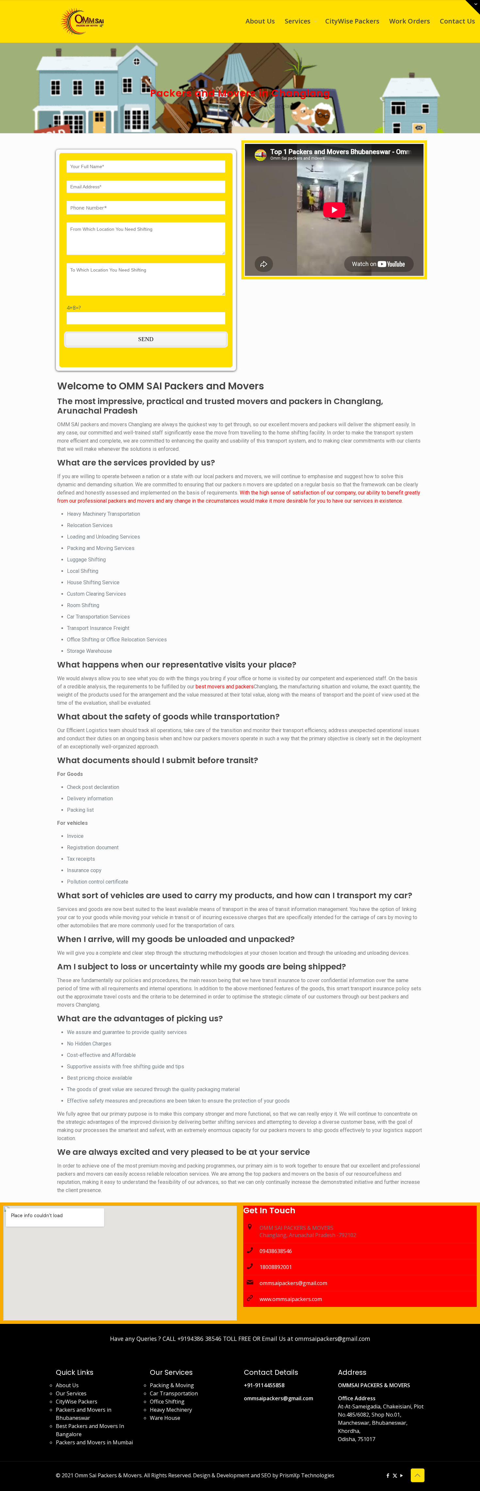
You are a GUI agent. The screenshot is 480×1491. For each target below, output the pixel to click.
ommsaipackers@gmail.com (293, 1283)
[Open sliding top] (472, 7)
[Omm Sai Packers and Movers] (83, 21)
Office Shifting (167, 1401)
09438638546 (276, 1251)
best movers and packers (225, 686)
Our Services (71, 1393)
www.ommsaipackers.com (291, 1299)
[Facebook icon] (388, 1475)
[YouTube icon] (401, 1475)
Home (191, 106)
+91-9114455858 (264, 1385)
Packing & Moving (172, 1385)
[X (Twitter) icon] (394, 1475)
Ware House (165, 1417)
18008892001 (276, 1267)
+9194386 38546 (199, 1338)
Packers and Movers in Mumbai (94, 1442)
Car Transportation (174, 1393)
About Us (67, 1385)
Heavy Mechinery (171, 1409)
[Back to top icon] (417, 1475)
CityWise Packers (76, 1401)
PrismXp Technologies (307, 1475)
